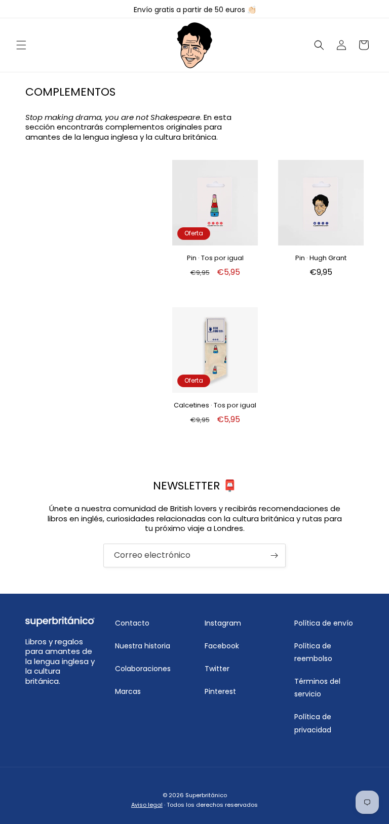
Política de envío (323, 623)
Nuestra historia (142, 646)
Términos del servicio (317, 687)
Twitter (217, 669)
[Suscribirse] (274, 555)
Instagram (223, 623)
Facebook (222, 646)
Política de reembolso (313, 652)
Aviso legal (147, 805)
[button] (21, 45)
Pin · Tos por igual (215, 258)
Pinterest (220, 691)
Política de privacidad (312, 723)
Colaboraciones (143, 669)
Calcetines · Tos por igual (215, 405)
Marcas (128, 691)
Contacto (132, 623)
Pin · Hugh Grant (320, 258)
